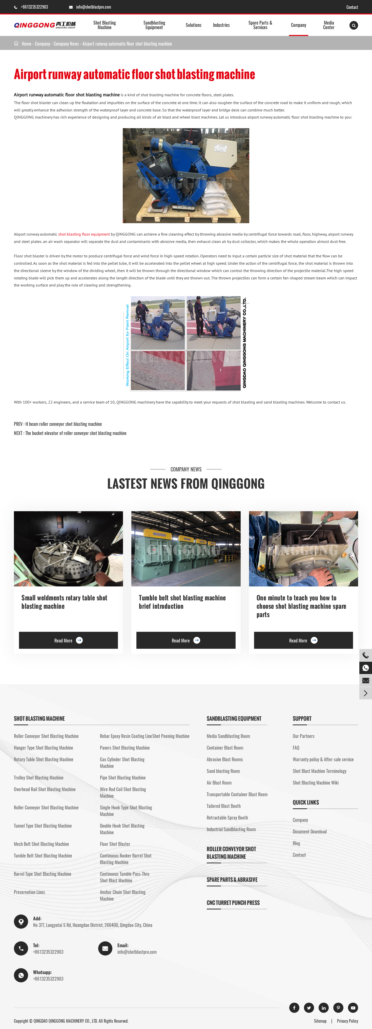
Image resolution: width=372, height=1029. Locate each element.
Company (298, 25)
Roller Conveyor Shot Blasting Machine (46, 736)
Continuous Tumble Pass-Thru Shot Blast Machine (124, 877)
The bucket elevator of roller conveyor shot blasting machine (76, 433)
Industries (221, 25)
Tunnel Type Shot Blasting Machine (43, 825)
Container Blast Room (225, 747)
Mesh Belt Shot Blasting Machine (41, 844)
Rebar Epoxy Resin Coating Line (126, 736)
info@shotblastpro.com (93, 7)
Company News (66, 43)
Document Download (310, 831)
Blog (296, 843)
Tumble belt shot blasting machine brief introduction (182, 602)
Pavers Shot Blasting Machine (125, 747)
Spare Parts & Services (260, 24)
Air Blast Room (219, 782)
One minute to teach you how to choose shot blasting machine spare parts (301, 606)
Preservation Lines (29, 892)
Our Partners (304, 736)
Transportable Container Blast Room (237, 794)
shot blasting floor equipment (84, 234)
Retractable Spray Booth (227, 817)
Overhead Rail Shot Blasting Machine (45, 789)
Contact (352, 7)
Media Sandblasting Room (228, 736)
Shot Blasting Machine (104, 24)
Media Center (329, 24)
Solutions (193, 25)
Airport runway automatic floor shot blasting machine (127, 43)
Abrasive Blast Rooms (225, 759)
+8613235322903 (35, 7)
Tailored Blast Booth (224, 806)
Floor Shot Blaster (115, 844)
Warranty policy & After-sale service (323, 759)
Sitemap (320, 1021)
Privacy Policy (347, 1021)
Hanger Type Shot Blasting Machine (43, 747)
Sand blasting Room (223, 771)
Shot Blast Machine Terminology (319, 771)
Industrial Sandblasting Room (231, 829)
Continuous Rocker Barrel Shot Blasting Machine (126, 858)
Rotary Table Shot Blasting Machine (43, 759)
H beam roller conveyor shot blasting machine (64, 424)
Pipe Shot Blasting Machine (123, 777)
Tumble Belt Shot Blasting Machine (43, 855)
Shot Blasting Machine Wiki (316, 782)
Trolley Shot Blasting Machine (39, 777)
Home (26, 43)
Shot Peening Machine (171, 736)
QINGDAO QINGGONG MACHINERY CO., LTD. (66, 1021)
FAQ (296, 747)
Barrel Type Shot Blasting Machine (42, 873)
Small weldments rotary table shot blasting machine (65, 602)
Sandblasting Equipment (154, 24)
